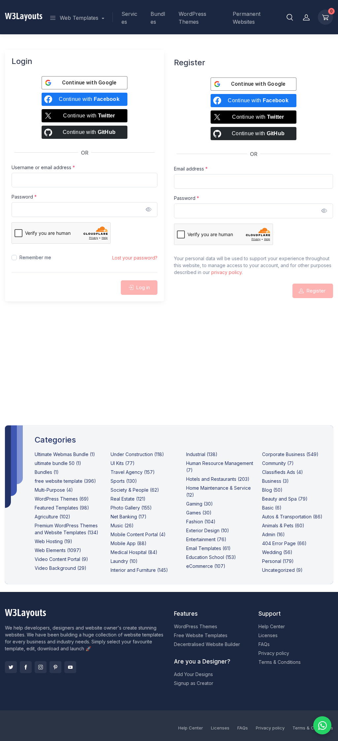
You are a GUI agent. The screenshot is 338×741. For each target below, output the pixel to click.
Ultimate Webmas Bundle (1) (65, 454)
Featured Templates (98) (62, 507)
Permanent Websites (246, 18)
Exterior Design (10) (207, 530)
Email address (191, 168)
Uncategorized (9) (282, 570)
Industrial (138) (202, 454)
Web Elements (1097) (58, 550)
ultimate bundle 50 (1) (58, 463)
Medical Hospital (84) (134, 552)
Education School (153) (211, 557)
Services (129, 18)
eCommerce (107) (205, 566)
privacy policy (226, 272)
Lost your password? (134, 258)
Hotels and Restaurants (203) (218, 479)
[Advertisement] (169, 371)
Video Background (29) (60, 568)
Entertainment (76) (206, 539)
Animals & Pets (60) (283, 525)
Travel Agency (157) (133, 472)
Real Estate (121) (128, 499)
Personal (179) (278, 561)
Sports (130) (124, 481)
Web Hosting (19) (53, 541)
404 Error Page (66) (284, 543)
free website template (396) (65, 481)
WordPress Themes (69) (62, 499)
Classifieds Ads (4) (282, 472)
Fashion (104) (201, 521)
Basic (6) (272, 507)
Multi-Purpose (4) (54, 490)
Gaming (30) (199, 504)
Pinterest (55, 667)
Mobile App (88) (129, 543)
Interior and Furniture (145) (139, 570)
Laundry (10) (124, 561)
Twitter (11, 667)
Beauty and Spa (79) (285, 499)
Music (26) (122, 525)
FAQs (264, 644)
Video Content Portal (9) (61, 559)
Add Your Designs (193, 674)
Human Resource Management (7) (219, 466)
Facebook (26, 667)
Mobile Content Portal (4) (138, 534)
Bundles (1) (47, 472)
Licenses (268, 635)
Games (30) (199, 512)
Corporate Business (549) (290, 454)
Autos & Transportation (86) (292, 516)
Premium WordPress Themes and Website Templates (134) (66, 529)
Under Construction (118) (137, 454)
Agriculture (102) (52, 516)
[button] (289, 17)
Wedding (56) (277, 552)
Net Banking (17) (129, 516)
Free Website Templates (200, 635)
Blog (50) (272, 490)
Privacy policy (273, 653)
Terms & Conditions (279, 662)
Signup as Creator (193, 683)
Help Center (271, 626)
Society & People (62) (135, 490)
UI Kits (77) (123, 463)
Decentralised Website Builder (207, 644)
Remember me (35, 257)
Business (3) (275, 481)
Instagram (41, 667)
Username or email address (43, 167)
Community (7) (278, 463)
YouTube (70, 667)
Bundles (158, 18)
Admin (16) (273, 534)
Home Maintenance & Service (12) (218, 491)
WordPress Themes (192, 18)
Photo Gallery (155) (131, 507)
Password (24, 197)
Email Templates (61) (208, 548)
